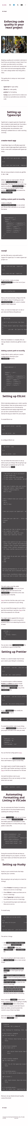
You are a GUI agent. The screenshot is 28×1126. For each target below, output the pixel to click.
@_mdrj (4, 5)
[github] (10, 5)
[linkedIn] (14, 5)
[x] (17, 5)
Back (5, 11)
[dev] (21, 5)
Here (2, 600)
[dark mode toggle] (25, 5)
